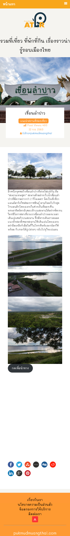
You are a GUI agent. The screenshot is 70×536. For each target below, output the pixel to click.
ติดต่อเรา (35, 514)
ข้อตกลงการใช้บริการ (35, 509)
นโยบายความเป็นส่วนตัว (35, 504)
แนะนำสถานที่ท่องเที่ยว (33, 120)
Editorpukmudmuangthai (37, 133)
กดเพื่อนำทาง (20, 368)
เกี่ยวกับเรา (35, 500)
